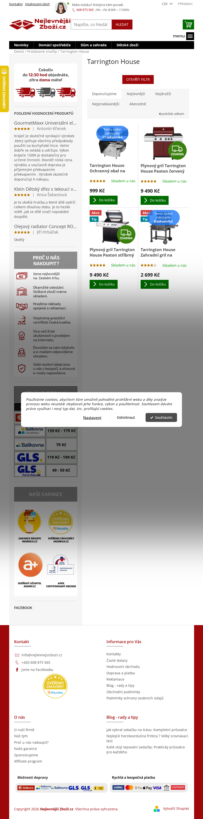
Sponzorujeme (26, 755)
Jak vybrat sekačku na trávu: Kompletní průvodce (146, 729)
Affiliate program (28, 761)
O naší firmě (24, 729)
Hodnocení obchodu (40, 4)
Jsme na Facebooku (37, 669)
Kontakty (16, 4)
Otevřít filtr (138, 79)
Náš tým (21, 736)
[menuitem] (21, 45)
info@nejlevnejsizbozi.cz (42, 655)
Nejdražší (163, 93)
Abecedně (137, 104)
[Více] (183, 36)
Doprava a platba (120, 673)
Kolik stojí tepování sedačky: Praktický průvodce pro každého (145, 749)
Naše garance (25, 748)
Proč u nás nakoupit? (31, 742)
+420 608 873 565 (36, 662)
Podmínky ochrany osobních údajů (135, 698)
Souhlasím (163, 417)
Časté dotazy (116, 660)
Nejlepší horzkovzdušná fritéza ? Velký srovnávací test (147, 738)
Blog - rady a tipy (120, 685)
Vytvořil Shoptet (176, 808)
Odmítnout (126, 417)
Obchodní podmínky (123, 691)
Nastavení (92, 417)
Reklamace (115, 679)
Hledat (122, 24)
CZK (165, 3)
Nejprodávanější (105, 104)
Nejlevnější (136, 93)
